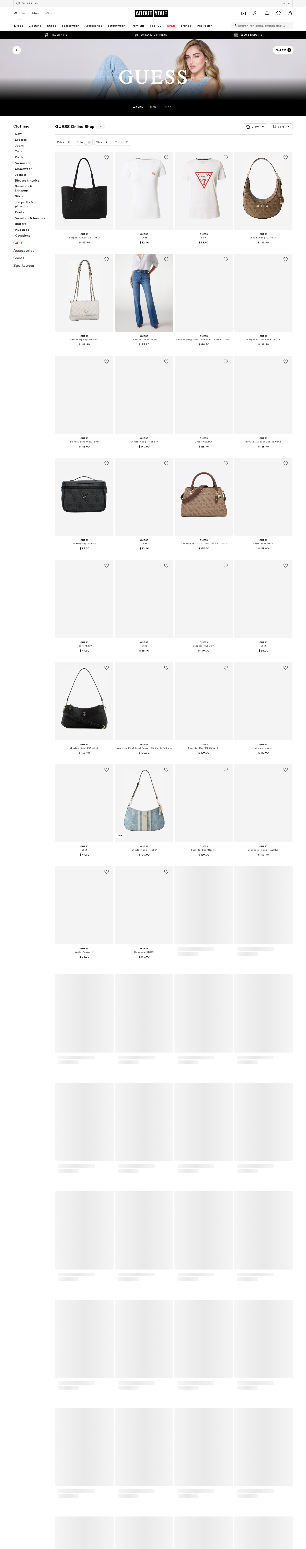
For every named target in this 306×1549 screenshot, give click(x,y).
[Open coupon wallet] (243, 13)
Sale (80, 142)
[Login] (255, 13)
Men (35, 13)
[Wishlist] (278, 13)
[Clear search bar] (289, 25)
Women (19, 13)
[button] (255, 126)
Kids (49, 13)
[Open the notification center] (266, 13)
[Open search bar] (233, 25)
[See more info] (84, 248)
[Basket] (290, 13)
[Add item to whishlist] (106, 157)
